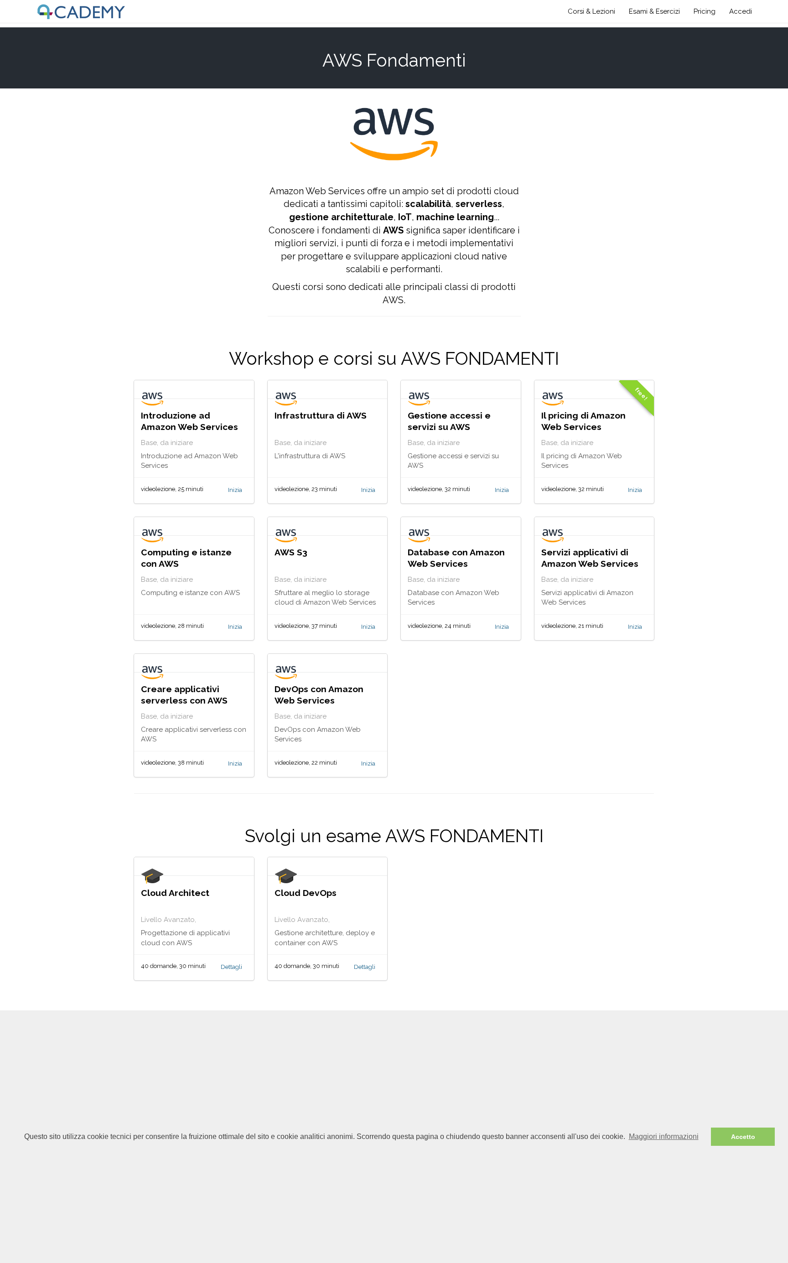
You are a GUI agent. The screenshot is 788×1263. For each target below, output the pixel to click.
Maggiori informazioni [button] (664, 1136)
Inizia (235, 490)
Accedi (740, 11)
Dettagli (231, 966)
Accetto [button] (743, 1136)
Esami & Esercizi (654, 11)
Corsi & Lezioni (591, 11)
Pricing (704, 11)
